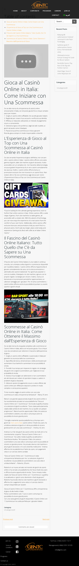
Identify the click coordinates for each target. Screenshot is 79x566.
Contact (55, 15)
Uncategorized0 (9, 510)
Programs (47, 11)
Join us (67, 11)
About (24, 11)
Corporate (34, 11)
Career (8, 552)
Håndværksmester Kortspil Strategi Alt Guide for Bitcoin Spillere (65, 57)
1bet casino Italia (16, 423)
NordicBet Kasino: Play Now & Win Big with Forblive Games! (64, 65)
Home (15, 11)
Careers (58, 11)
